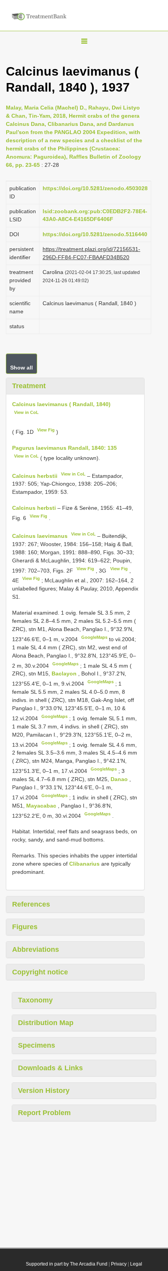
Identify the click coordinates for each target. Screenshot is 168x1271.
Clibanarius (84, 864)
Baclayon (65, 673)
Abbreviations (35, 949)
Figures (25, 927)
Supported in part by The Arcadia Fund (66, 1264)
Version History (44, 1090)
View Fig (46, 430)
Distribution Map (45, 1023)
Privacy (119, 1264)
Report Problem (44, 1113)
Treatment (29, 386)
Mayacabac (42, 806)
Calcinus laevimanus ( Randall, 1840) (61, 404)
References (31, 904)
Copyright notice (40, 972)
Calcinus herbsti (34, 508)
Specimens (36, 1045)
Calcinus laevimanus (40, 536)
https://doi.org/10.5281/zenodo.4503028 (95, 188)
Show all (21, 367)
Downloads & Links (50, 1068)
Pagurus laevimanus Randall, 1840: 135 (64, 448)
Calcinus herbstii (34, 475)
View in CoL (26, 412)
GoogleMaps (94, 637)
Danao (120, 779)
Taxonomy (35, 1000)
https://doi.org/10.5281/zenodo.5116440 (95, 234)
